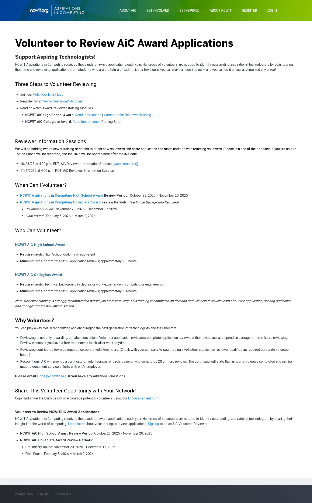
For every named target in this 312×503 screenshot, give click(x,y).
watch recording (125, 164)
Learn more (76, 424)
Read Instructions (88, 115)
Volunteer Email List (48, 94)
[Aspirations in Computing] (57, 10)
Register (249, 11)
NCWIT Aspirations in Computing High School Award (61, 195)
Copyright (43, 494)
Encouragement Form (143, 398)
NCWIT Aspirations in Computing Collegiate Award (60, 202)
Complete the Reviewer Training (127, 115)
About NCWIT (221, 11)
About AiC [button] (127, 11)
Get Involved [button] (157, 11)
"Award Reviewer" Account (62, 101)
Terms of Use (62, 494)
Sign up (153, 424)
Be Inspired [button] (189, 11)
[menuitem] (127, 10)
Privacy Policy (24, 494)
